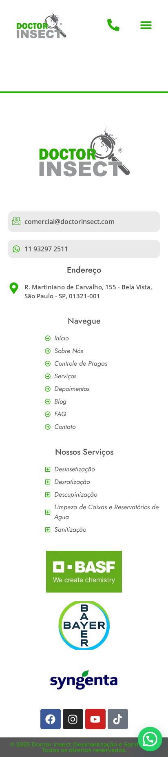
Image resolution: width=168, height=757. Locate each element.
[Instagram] (73, 719)
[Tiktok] (118, 719)
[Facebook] (50, 719)
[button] (146, 25)
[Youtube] (95, 719)
